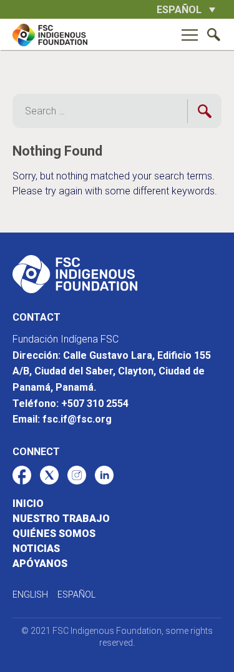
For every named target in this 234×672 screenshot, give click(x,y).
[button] (186, 9)
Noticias (36, 548)
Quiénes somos (53, 533)
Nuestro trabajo (61, 518)
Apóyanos (39, 563)
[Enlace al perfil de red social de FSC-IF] (21, 475)
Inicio (28, 503)
